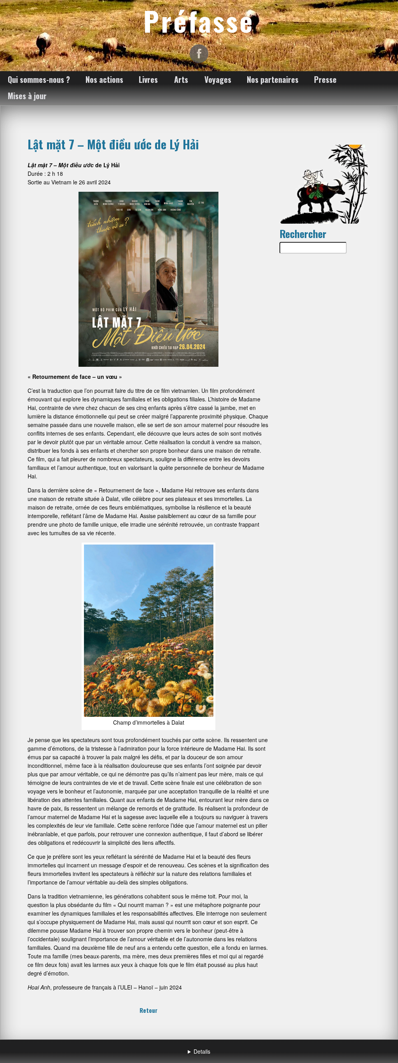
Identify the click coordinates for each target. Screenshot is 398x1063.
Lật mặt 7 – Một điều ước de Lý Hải (113, 144)
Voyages (217, 79)
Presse (325, 79)
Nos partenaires (272, 79)
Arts (181, 79)
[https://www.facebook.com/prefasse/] (199, 53)
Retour (148, 1010)
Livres (148, 79)
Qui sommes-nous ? (39, 79)
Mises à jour (27, 96)
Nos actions (104, 79)
